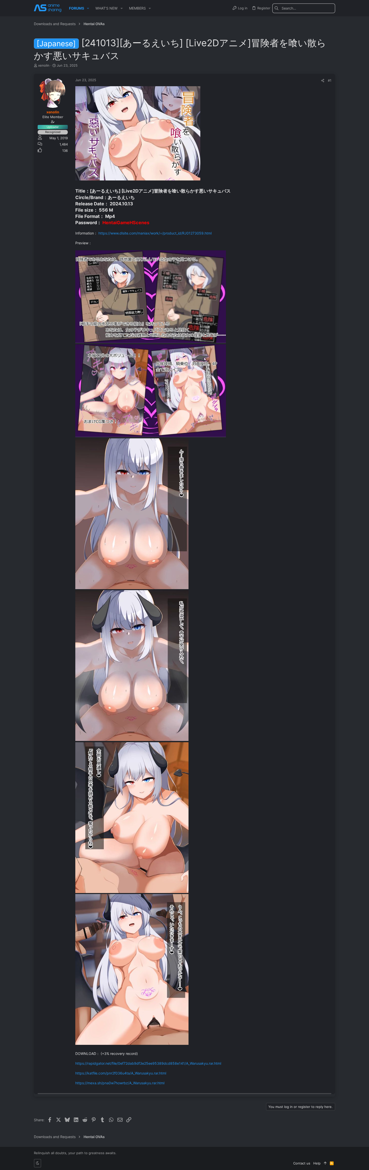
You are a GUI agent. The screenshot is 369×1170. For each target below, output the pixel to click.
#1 (329, 80)
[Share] (322, 80)
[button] (88, 8)
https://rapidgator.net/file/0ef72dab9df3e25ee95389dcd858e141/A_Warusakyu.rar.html (148, 1063)
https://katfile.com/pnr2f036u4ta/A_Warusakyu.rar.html (120, 1073)
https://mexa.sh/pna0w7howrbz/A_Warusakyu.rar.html (119, 1083)
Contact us (301, 1163)
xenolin (43, 65)
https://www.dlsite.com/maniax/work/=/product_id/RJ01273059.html (155, 233)
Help (317, 1163)
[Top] (325, 1163)
